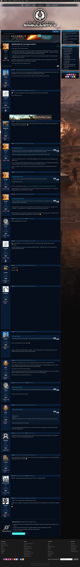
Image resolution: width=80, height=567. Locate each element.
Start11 (2, 546)
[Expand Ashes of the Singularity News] (63, 64)
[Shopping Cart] (77, 1)
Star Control (26, 550)
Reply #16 (13, 455)
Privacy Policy (33, 565)
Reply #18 (13, 498)
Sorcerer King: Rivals (27, 556)
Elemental (25, 545)
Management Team (51, 546)
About (49, 543)
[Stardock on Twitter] (65, 75)
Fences (2, 548)
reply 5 (18, 336)
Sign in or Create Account (18, 533)
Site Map (47, 565)
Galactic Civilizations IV (28, 546)
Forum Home (5, 33)
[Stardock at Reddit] (66, 77)
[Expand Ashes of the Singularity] (62, 48)
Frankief (6, 462)
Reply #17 (13, 475)
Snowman (5, 293)
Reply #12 (13, 360)
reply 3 (22, 198)
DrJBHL (5, 77)
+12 (5, 448)
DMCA (44, 565)
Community (15, 0)
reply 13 (20, 387)
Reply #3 (13, 121)
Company (50, 541)
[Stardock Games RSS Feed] (74, 77)
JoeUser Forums (26, 46)
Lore (33, 5)
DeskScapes (3, 550)
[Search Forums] (79, 1)
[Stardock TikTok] (70, 77)
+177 (5, 105)
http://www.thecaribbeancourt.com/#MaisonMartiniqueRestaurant (41, 186)
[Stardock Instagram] (73, 75)
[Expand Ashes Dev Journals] (63, 53)
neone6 (5, 272)
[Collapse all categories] (78, 48)
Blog (23, 0)
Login (14, 33)
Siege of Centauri (27, 554)
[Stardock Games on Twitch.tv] (71, 75)
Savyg (5, 226)
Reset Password (73, 550)
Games (10, 0)
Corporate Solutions (4, 545)
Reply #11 (13, 331)
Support (26, 0)
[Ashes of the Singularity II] (40, 18)
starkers (6, 505)
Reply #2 (13, 90)
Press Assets (50, 551)
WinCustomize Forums (31, 69)
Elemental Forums (30, 433)
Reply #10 (13, 286)
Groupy (2, 553)
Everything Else (7, 41)
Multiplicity (3, 551)
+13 (5, 233)
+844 (6, 135)
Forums (49, 556)
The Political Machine (27, 551)
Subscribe (76, 559)
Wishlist (55, 5)
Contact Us (50, 554)
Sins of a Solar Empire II (28, 548)
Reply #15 (13, 433)
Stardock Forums (30, 218)
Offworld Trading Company (28, 553)
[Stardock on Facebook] (67, 75)
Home (3, 41)
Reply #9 (13, 265)
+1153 (6, 512)
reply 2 (21, 176)
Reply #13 (13, 382)
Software (5, 0)
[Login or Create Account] (75, 1)
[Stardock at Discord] (68, 77)
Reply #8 (13, 241)
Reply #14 (13, 405)
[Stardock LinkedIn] (72, 77)
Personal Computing (15, 41)
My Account (73, 545)
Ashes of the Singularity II (28, 543)
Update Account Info (74, 551)
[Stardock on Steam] (75, 75)
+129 (6, 58)
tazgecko (6, 98)
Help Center (73, 543)
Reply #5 (13, 172)
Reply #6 (13, 194)
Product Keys (73, 548)
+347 (6, 299)
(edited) (58, 46)
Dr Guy (5, 50)
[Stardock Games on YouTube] (69, 75)
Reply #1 (13, 69)
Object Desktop (3, 543)
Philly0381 (5, 128)
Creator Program (51, 553)
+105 (6, 490)
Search (10, 33)
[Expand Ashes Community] (63, 51)
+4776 (6, 83)
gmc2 (5, 367)
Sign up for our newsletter (54, 559)
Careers (49, 548)
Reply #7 (13, 218)
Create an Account (74, 546)
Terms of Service (39, 565)
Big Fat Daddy (5, 483)
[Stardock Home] (1, 1)
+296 (6, 375)
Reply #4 (13, 143)
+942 (6, 278)
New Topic (56, 31)
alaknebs (6, 440)
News (19, 0)
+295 (6, 468)
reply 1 (21, 148)
